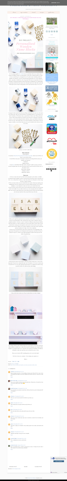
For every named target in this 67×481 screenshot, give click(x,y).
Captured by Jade (14, 445)
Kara (12, 409)
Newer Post (13, 466)
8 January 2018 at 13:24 (21, 445)
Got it (58, 2)
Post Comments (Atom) (16, 468)
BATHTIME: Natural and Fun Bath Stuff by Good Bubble (51, 59)
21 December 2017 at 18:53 (19, 396)
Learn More (53, 2)
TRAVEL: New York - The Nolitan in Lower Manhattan (51, 83)
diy (14, 364)
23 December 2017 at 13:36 (21, 438)
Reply (12, 377)
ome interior (26, 364)
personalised (30, 364)
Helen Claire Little (14, 380)
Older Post (38, 466)
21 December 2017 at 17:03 (22, 388)
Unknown (12, 371)
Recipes (42, 12)
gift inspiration (21, 364)
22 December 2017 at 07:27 (17, 409)
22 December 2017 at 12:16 (19, 416)
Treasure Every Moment (32, 477)
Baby (11, 364)
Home (14, 12)
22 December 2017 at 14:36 (17, 423)
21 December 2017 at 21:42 (17, 402)
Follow (52, 34)
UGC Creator (23, 12)
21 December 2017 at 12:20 (22, 380)
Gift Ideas (51, 12)
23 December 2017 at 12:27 (19, 431)
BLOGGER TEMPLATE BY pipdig (33, 480)
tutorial (36, 364)
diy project (17, 364)
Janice (12, 424)
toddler (33, 364)
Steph (12, 402)
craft (13, 364)
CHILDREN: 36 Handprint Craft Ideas (51, 105)
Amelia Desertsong (14, 388)
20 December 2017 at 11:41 (19, 371)
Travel (33, 12)
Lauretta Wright (14, 438)
